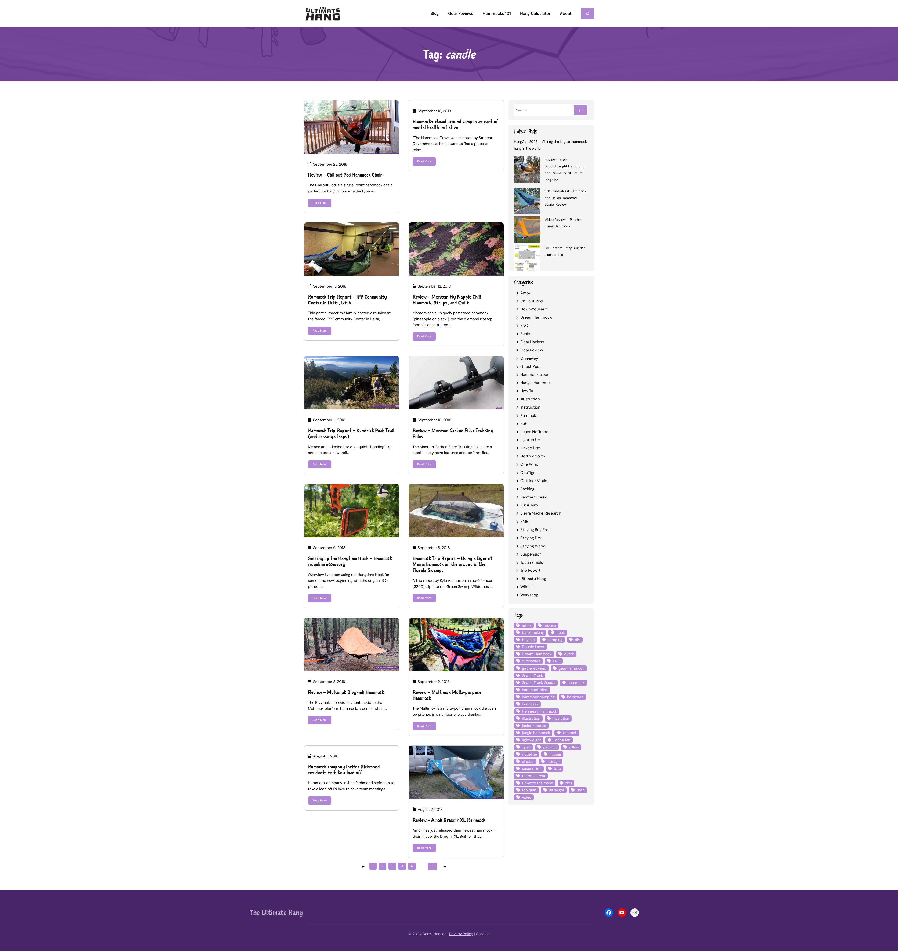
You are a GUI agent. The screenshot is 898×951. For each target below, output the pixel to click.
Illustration (530, 399)
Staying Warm (532, 546)
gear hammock (571, 668)
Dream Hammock (536, 317)
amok (526, 625)
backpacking (533, 632)
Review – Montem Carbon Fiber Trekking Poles (453, 433)
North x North (532, 456)
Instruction (530, 407)
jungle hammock (536, 732)
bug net (528, 639)
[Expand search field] (587, 13)
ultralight (556, 790)
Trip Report (530, 570)
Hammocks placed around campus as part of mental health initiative (455, 124)
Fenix (525, 333)
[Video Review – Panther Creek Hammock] (527, 230)
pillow (574, 747)
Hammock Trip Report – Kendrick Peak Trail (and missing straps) (351, 433)
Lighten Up (530, 439)
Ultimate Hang (533, 578)
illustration (531, 718)
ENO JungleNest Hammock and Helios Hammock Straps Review (565, 198)
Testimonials (531, 562)
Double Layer (533, 646)
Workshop (529, 594)
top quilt (529, 790)
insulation (561, 718)
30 (432, 866)
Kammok (528, 415)
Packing (527, 488)
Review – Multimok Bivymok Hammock (346, 692)
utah (580, 790)
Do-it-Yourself (533, 309)
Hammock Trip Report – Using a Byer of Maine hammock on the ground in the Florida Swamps (452, 564)
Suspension (531, 554)
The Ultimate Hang (276, 912)
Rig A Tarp (529, 505)
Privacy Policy (461, 933)
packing (550, 747)
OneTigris (528, 472)
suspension (531, 768)
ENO (524, 325)
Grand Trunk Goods (538, 682)
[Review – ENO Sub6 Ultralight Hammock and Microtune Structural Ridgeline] (527, 170)
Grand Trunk (532, 675)
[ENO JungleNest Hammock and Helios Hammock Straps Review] (527, 202)
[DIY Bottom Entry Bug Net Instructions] (527, 258)
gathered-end (534, 668)
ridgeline (529, 754)
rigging (555, 754)
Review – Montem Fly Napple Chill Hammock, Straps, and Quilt (447, 300)
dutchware (531, 661)
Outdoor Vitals (533, 480)
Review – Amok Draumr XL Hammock (449, 820)
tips (568, 783)
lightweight (531, 739)
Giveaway (529, 358)
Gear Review (531, 350)
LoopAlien (561, 739)
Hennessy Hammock (539, 711)
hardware (575, 696)
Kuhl (524, 423)
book (560, 632)
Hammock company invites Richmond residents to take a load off (344, 769)
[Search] (580, 110)
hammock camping (538, 696)
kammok (569, 732)
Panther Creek (533, 497)
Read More (320, 203)
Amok (525, 292)
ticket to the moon (537, 783)
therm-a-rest (533, 775)
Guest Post (530, 366)
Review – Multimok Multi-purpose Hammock (447, 695)
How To (526, 390)
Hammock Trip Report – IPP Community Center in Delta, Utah (347, 300)
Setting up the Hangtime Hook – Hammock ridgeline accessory (350, 561)
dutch (569, 654)
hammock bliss (535, 689)
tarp (557, 768)
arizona (550, 625)
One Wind (529, 464)
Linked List (530, 447)
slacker (528, 761)
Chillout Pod (531, 301)
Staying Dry (530, 537)
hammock (576, 682)
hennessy (530, 704)
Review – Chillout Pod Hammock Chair (345, 175)
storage (553, 761)
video (526, 797)
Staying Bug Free (535, 529)
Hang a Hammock (536, 382)
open (526, 747)
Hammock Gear (534, 374)
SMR (524, 521)
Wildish (527, 586)
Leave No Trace (534, 431)
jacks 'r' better (534, 725)
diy (577, 639)
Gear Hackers (532, 341)
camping (554, 639)
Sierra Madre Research (540, 513)
